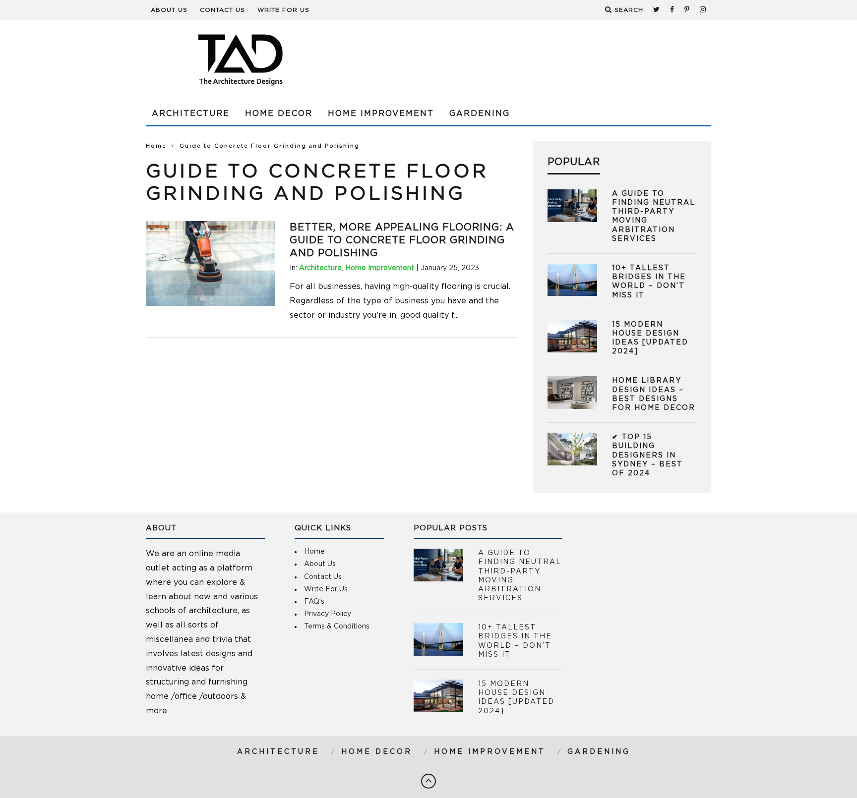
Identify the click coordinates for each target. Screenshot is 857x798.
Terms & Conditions (336, 626)
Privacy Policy (327, 614)
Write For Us (283, 10)
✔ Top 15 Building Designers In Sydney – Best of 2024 (647, 455)
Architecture (191, 113)
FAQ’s (314, 601)
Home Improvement (381, 113)
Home (156, 146)
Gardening (479, 113)
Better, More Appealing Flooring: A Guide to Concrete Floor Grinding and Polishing (402, 240)
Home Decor (278, 113)
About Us (169, 10)
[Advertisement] (530, 59)
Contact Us (222, 10)
